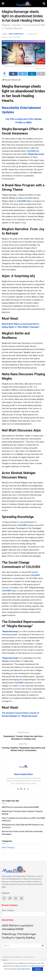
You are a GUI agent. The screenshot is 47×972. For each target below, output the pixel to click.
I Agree (37, 969)
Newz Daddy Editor (16, 34)
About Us (5, 960)
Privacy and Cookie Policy (20, 969)
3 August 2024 (32, 34)
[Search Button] (42, 945)
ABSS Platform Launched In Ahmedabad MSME (20, 807)
